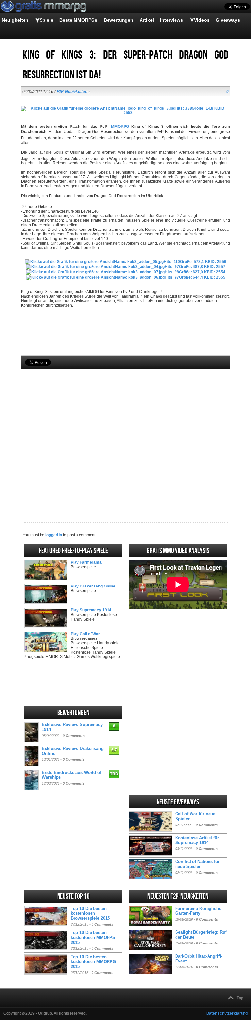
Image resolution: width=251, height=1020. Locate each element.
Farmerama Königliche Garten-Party (198, 911)
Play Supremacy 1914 (91, 610)
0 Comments (74, 736)
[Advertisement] (125, 435)
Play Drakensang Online (93, 586)
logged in (53, 535)
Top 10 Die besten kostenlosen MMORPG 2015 (93, 961)
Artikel (147, 20)
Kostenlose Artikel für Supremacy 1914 (197, 840)
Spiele (46, 20)
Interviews (171, 20)
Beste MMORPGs (78, 20)
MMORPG (120, 126)
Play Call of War (85, 634)
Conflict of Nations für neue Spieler (197, 864)
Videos (201, 20)
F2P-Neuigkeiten (72, 91)
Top (240, 998)
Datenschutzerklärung (227, 1013)
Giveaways (228, 20)
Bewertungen (118, 20)
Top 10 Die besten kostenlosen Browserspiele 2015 (90, 913)
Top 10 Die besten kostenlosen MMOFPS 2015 (93, 937)
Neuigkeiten (15, 20)
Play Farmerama (86, 562)
